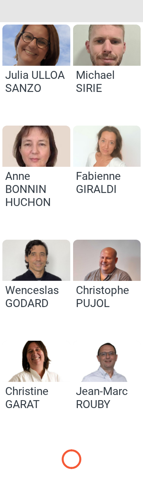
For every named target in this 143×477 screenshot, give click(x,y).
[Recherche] (131, 11)
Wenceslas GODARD (32, 297)
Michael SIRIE (95, 82)
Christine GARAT (26, 398)
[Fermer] (11, 11)
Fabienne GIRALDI (98, 183)
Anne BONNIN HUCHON (28, 189)
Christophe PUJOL (102, 297)
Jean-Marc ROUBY (102, 398)
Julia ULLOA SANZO (35, 82)
